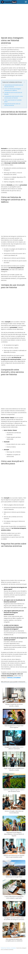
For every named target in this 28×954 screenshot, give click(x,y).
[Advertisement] (14, 20)
